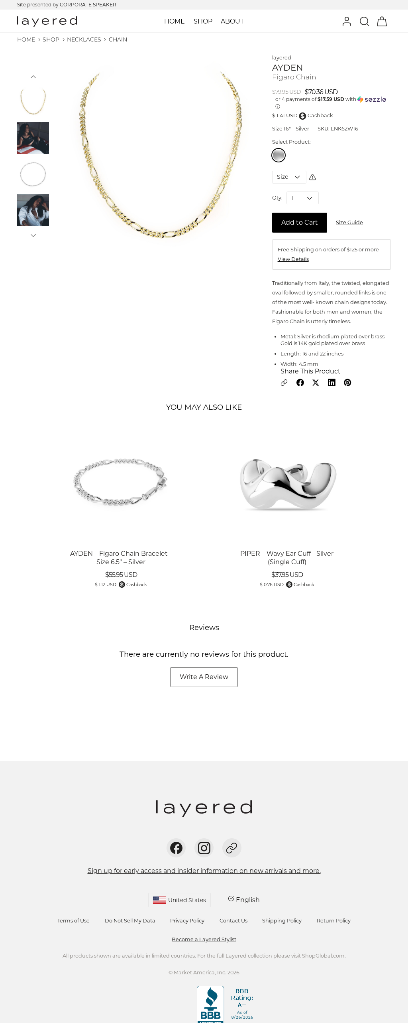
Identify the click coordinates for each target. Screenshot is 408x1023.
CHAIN (118, 39)
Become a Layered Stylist (204, 939)
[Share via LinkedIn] (331, 382)
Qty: (277, 198)
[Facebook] (176, 847)
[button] (33, 76)
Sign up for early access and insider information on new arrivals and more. (204, 871)
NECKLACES (84, 39)
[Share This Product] (284, 382)
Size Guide (349, 222)
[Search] (364, 21)
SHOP (51, 39)
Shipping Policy (282, 921)
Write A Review (204, 677)
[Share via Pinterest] (347, 382)
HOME (26, 39)
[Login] (347, 21)
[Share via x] (315, 382)
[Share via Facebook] (300, 382)
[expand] (203, 21)
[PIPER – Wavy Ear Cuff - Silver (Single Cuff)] (287, 482)
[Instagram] (204, 847)
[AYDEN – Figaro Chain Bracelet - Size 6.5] (121, 482)
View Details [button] (293, 259)
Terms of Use (73, 921)
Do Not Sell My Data (130, 921)
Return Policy (334, 921)
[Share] (231, 847)
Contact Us (233, 921)
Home (174, 21)
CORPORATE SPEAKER (88, 5)
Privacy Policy (187, 921)
